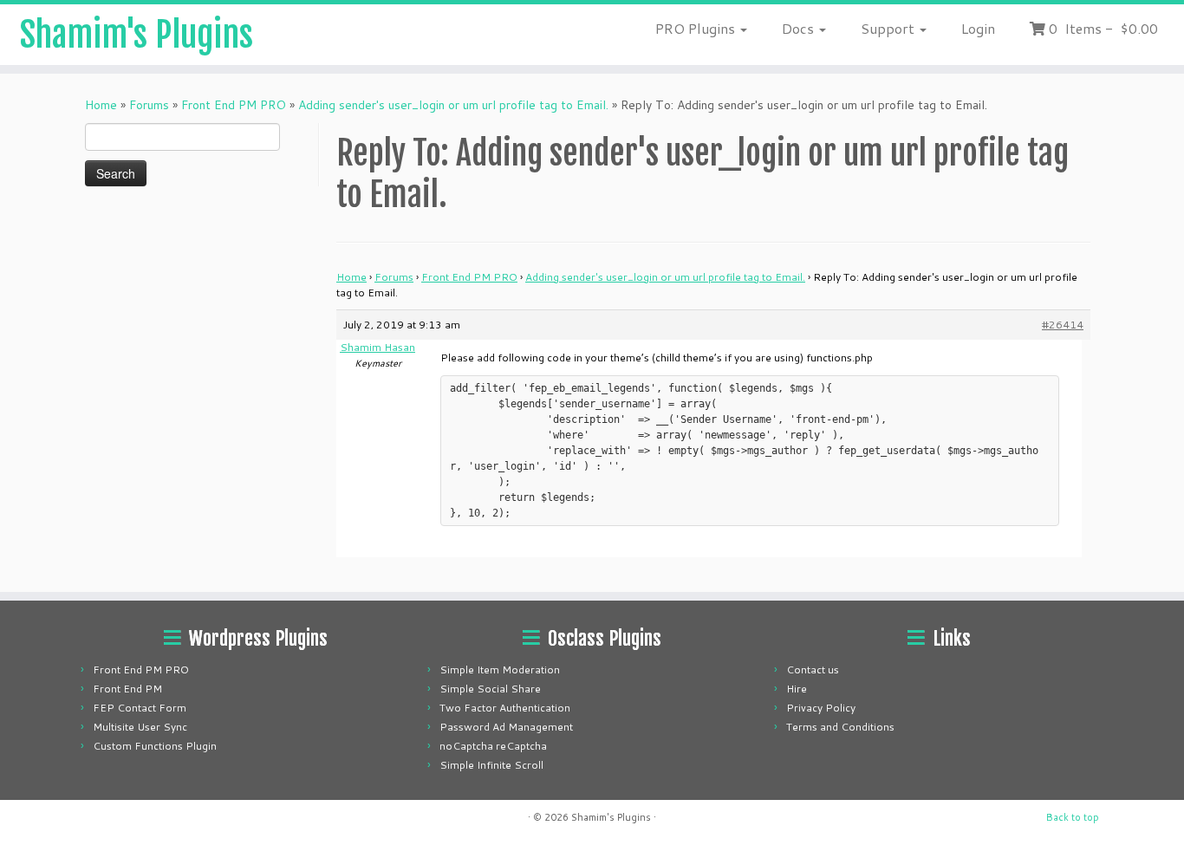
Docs (799, 28)
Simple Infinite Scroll (491, 764)
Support (889, 28)
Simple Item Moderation (499, 669)
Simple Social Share (490, 688)
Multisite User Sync (140, 726)
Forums (149, 105)
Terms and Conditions (840, 726)
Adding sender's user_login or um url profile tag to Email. (453, 105)
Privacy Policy (820, 707)
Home (101, 105)
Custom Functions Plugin (155, 745)
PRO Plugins (696, 28)
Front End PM (127, 688)
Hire (796, 688)
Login (978, 28)
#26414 (1062, 324)
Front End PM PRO (233, 105)
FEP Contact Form (139, 707)
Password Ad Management (506, 726)
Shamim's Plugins (136, 34)
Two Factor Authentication (504, 707)
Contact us (812, 669)
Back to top (1072, 817)
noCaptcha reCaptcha (493, 745)
